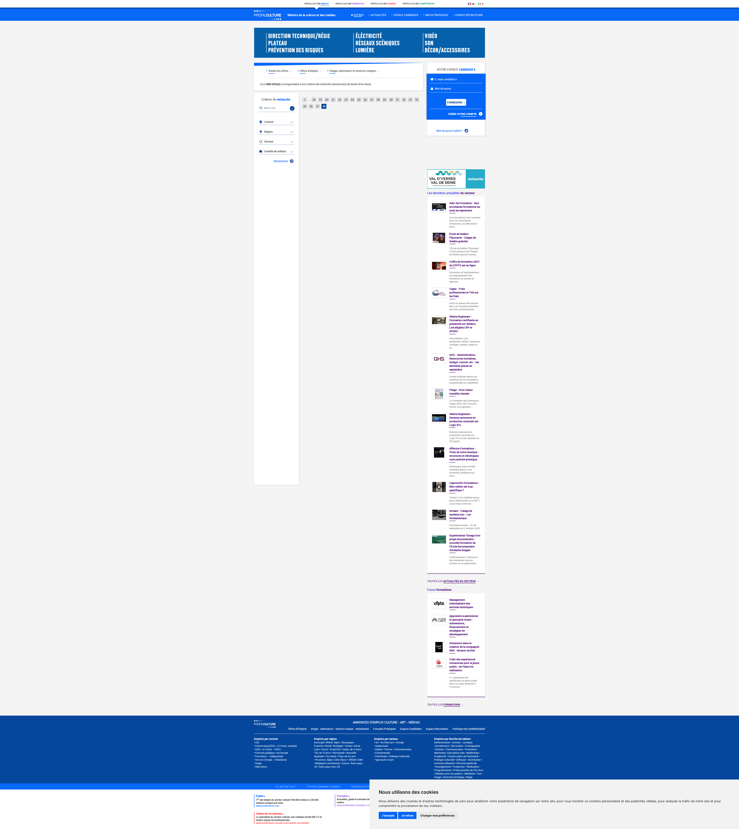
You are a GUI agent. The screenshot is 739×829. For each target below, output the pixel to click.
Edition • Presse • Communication (393, 749)
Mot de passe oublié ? (449, 130)
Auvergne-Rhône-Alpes (327, 742)
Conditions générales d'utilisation (323, 786)
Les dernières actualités (451, 193)
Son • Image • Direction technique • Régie (458, 775)
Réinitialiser (281, 161)
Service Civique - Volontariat (271, 759)
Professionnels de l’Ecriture (468, 770)
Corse (324, 749)
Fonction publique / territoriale (271, 752)
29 (384, 99)
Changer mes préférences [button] (437, 815)
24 (352, 99)
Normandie (339, 752)
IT (482, 4)
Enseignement (443, 766)
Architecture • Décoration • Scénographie (457, 746)
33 (410, 99)
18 (313, 99)
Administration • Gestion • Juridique (453, 742)
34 (416, 99)
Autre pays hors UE (329, 766)
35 (304, 106)
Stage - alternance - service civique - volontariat (340, 729)
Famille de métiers (275, 151)
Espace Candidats (411, 729)
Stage (258, 763)
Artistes (439, 749)
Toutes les (451, 581)
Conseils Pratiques (384, 729)
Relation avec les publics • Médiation (455, 773)
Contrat (268, 122)
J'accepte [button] (388, 815)
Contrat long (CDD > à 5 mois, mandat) (276, 746)
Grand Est (335, 749)
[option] (456, 645)
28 (378, 99)
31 (397, 99)
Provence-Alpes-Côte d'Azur (331, 759)
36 (311, 106)
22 (339, 99)
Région (268, 131)
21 (333, 99)
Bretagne (338, 746)
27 (371, 99)
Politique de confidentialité (468, 729)
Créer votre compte (462, 114)
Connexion (455, 102)
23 (346, 99)
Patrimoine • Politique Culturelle (392, 756)
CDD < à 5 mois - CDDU (268, 749)
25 (358, 99)
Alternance (261, 766)
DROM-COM (355, 759)
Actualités (378, 15)
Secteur (268, 141)
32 (403, 99)
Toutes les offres (278, 71)
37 (317, 106)
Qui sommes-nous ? (286, 786)
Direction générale (466, 763)
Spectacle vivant (384, 759)
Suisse (345, 763)
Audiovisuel (381, 746)
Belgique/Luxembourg (327, 763)
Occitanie (331, 756)
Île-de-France (323, 752)
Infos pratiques (436, 15)
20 (326, 99)
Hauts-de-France (352, 749)
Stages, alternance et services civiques (352, 71)
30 (391, 99)
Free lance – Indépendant (269, 756)
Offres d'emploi (309, 71)
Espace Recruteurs (437, 729)
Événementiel (382, 752)
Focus (439, 590)
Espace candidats (406, 15)
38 (323, 106)
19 (320, 99)
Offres (359, 15)
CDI (257, 742)
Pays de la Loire (347, 756)
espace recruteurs (469, 15)
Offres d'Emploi (297, 729)
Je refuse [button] (407, 815)
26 (365, 99)
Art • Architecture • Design (389, 742)
